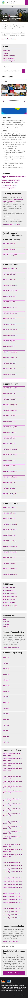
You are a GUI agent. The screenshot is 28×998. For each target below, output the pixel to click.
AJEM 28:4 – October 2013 (10, 552)
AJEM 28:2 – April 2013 (9, 563)
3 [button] (11, 100)
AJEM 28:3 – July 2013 (9, 557)
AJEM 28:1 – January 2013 (10, 568)
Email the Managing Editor (8, 188)
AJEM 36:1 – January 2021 (10, 374)
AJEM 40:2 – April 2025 (9, 279)
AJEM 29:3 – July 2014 (9, 535)
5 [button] (13, 100)
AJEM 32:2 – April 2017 (9, 466)
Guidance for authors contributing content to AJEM (13, 176)
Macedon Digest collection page (11, 647)
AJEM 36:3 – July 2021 (9, 363)
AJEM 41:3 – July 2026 (9, 243)
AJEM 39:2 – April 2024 (9, 302)
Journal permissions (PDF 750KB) (11, 224)
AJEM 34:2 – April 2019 (9, 421)
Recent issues (6, 50)
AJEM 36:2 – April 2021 (9, 368)
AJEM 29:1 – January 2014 (10, 546)
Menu (26, 2)
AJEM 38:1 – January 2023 (10, 329)
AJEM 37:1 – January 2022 (10, 352)
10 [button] (18, 100)
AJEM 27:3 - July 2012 (9, 587)
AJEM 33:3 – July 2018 (9, 438)
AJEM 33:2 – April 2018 (9, 443)
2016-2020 (6, 624)
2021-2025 (6, 621)
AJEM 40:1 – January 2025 (10, 285)
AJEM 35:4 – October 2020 (10, 388)
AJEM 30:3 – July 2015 (9, 513)
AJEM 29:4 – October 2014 (10, 529)
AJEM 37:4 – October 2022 (10, 335)
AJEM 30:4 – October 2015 (10, 507)
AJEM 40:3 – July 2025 (9, 274)
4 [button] (12, 100)
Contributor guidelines (8, 58)
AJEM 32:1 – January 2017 (10, 471)
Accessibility (16, 994)
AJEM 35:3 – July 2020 (9, 393)
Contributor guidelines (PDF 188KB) (10, 180)
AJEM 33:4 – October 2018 (10, 432)
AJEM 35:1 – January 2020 (10, 404)
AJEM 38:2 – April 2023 (9, 324)
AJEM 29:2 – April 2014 (9, 541)
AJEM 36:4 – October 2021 (10, 357)
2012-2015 (6, 627)
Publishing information (9, 55)
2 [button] (10, 100)
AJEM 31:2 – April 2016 (9, 488)
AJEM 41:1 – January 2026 (10, 255)
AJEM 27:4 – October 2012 (10, 574)
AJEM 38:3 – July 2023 (9, 318)
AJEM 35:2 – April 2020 (9, 399)
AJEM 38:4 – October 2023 (10, 313)
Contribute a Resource (14, 973)
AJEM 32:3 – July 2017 (9, 460)
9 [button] (17, 100)
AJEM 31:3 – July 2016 (9, 482)
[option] (14, 90)
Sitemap (2, 994)
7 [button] (15, 100)
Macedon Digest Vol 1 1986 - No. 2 (12, 911)
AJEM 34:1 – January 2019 (10, 427)
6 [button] (14, 100)
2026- (4, 619)
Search (23, 71)
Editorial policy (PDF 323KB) (8, 185)
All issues (5, 53)
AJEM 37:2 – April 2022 (9, 346)
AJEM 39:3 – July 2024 (9, 296)
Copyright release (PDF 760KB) (9, 182)
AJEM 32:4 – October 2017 (10, 454)
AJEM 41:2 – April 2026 (9, 249)
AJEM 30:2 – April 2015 (9, 518)
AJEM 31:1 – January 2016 (10, 493)
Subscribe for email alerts (8, 39)
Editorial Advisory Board (9, 61)
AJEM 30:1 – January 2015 (10, 524)
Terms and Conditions (9, 994)
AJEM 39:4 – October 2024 (10, 291)
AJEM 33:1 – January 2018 (10, 449)
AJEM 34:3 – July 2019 (9, 416)
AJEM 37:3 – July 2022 (9, 341)
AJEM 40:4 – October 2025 (10, 268)
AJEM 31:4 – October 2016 (10, 477)
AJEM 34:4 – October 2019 (10, 410)
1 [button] (9, 100)
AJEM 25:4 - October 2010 (10, 660)
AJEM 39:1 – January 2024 (10, 307)
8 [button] (16, 100)
